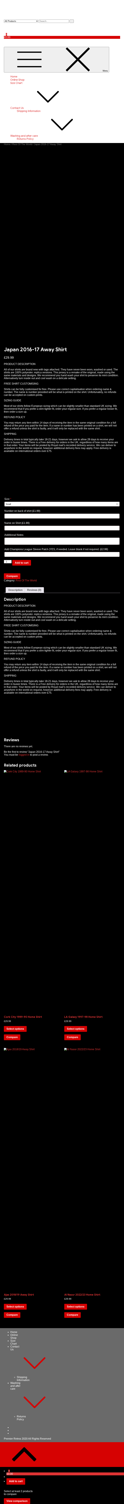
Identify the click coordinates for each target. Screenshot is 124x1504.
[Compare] (5, 31)
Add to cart (21, 562)
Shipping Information (29, 111)
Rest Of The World (22, 144)
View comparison (17, 1501)
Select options (15, 1028)
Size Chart (16, 83)
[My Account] (5, 25)
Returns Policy (25, 139)
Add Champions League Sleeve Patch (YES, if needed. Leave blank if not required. (56, 549)
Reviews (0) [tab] (34, 590)
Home (13, 76)
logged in (24, 754)
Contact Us (17, 108)
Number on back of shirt (22, 511)
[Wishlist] (5, 28)
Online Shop (17, 79)
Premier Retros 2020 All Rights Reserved (27, 1438)
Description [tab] (15, 590)
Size (7, 499)
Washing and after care (24, 136)
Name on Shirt (17, 523)
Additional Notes (14, 535)
